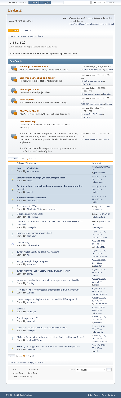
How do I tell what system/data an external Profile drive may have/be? (48, 289)
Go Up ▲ (111, 395)
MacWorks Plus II (29, 110)
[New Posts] (14, 68)
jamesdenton (33, 171)
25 (55, 209)
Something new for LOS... (28, 318)
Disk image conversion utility (30, 214)
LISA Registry (23, 242)
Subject (20, 163)
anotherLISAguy (34, 340)
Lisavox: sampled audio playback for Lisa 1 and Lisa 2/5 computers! (47, 299)
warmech (105, 139)
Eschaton (107, 94)
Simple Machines (26, 395)
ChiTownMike (33, 245)
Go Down (13, 158)
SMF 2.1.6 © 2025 (12, 395)
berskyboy (31, 236)
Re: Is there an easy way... (92, 81)
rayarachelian (33, 200)
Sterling (108, 104)
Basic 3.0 (21, 308)
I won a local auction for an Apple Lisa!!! (34, 233)
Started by (31, 163)
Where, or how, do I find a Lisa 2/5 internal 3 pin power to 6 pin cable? (48, 280)
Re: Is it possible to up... (90, 94)
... (34, 158)
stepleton (31, 264)
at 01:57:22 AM (101, 206)
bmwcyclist (85, 84)
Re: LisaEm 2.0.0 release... (92, 69)
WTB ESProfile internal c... (92, 104)
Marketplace (27, 99)
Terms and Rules (100, 395)
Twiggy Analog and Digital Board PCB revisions (38, 252)
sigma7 (30, 180)
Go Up (11, 356)
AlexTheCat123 (34, 209)
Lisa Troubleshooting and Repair (37, 77)
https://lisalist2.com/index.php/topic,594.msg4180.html (91, 24)
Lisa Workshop (28, 121)
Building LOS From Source (34, 66)
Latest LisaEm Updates (28, 168)
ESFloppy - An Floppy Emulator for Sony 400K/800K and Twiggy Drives (48, 346)
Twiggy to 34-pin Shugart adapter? (32, 261)
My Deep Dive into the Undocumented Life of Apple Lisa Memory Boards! (50, 337)
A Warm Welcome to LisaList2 (31, 197)
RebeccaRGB (32, 217)
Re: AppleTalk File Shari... (91, 114)
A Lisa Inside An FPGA (27, 206)
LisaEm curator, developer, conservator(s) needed (41, 177)
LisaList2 (15, 10)
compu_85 (31, 311)
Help (90, 395)
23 (36, 158)
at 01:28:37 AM (101, 214)
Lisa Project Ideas (29, 89)
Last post (96, 163)
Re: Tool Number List (89, 139)
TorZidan (109, 69)
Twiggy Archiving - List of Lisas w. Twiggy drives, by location (43, 271)
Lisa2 (96, 192)
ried (29, 255)
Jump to (72, 369)
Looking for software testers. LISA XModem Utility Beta (42, 327)
